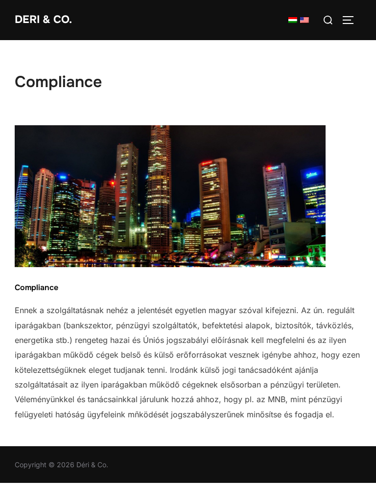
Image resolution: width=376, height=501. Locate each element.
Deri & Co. (43, 19)
